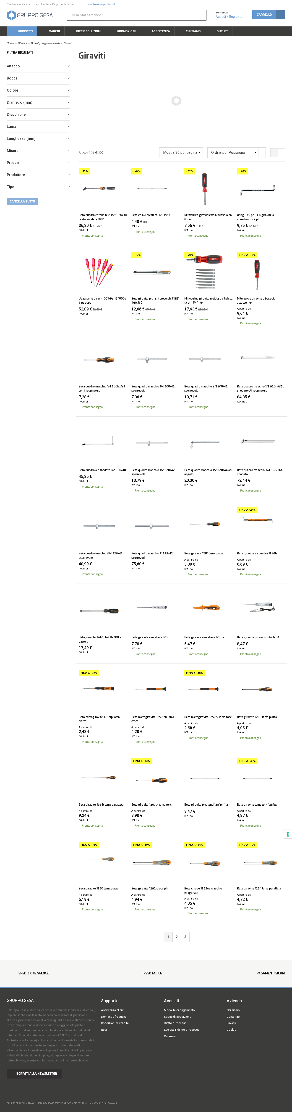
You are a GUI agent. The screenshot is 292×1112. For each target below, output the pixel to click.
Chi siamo (233, 1010)
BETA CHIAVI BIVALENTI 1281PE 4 (150, 215)
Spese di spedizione (177, 1016)
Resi (104, 1029)
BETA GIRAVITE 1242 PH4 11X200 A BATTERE (100, 639)
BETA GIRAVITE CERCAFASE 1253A (204, 637)
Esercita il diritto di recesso (182, 1029)
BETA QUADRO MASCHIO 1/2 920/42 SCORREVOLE (153, 472)
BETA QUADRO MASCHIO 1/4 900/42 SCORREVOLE (153, 388)
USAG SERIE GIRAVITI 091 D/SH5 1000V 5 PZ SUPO (102, 300)
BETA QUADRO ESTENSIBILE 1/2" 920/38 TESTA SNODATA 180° (103, 217)
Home (10, 43)
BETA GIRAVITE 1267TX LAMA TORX (151, 804)
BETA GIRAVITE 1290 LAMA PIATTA (99, 888)
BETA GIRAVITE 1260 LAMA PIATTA (257, 717)
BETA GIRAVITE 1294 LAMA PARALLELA (259, 888)
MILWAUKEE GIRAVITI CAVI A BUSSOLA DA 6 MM (208, 217)
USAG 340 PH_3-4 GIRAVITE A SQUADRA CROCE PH (255, 217)
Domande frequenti (114, 1016)
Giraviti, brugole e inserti (45, 43)
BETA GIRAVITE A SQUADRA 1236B (257, 553)
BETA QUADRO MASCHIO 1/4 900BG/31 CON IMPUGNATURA (102, 388)
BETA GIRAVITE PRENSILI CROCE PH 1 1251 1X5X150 (155, 300)
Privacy (231, 1023)
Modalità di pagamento (179, 1010)
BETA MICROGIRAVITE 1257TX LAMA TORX (208, 717)
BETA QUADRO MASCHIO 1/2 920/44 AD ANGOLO (208, 472)
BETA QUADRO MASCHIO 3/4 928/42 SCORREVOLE (101, 555)
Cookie (231, 1029)
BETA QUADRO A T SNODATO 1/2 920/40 (102, 470)
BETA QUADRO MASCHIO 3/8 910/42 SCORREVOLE (206, 388)
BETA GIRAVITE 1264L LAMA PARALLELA (101, 804)
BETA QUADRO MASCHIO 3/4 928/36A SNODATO (260, 472)
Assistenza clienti (112, 1010)
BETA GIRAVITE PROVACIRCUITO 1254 (258, 637)
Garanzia (170, 1036)
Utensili (22, 43)
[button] (268, 14)
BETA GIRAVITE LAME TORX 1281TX (257, 804)
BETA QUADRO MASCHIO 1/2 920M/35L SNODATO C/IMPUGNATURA (260, 388)
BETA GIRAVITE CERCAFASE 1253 (150, 637)
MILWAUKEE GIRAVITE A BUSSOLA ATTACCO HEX (256, 300)
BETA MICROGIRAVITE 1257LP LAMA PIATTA (99, 719)
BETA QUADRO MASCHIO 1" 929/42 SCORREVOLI (152, 555)
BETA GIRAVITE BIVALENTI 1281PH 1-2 (206, 804)
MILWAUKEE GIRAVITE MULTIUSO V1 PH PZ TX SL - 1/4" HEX (208, 300)
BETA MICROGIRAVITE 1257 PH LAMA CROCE (152, 719)
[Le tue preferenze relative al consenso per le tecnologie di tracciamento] (287, 834)
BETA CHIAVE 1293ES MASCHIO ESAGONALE (203, 890)
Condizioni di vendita (115, 1023)
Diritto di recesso (175, 1023)
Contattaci (233, 1016)
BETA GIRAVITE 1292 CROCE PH (149, 888)
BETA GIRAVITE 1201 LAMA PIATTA (204, 553)
